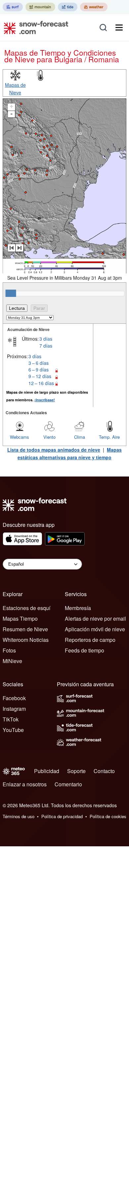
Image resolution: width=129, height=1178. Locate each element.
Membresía (78, 608)
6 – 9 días (38, 369)
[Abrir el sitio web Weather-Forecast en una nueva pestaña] (94, 7)
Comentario (68, 784)
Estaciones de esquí (26, 608)
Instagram (14, 708)
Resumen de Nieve (25, 629)
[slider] (11, 293)
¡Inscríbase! (44, 399)
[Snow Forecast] (34, 27)
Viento (49, 437)
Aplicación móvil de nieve (95, 629)
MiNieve (12, 661)
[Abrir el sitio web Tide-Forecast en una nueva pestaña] (67, 7)
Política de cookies (108, 816)
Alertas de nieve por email (95, 618)
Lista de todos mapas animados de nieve (53, 449)
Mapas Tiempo (20, 618)
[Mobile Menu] (119, 27)
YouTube (13, 730)
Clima (79, 437)
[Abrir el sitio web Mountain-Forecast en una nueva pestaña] (40, 7)
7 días (45, 345)
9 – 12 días (39, 376)
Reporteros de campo (90, 640)
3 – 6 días (38, 363)
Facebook (14, 698)
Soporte (76, 771)
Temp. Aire (109, 437)
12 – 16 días (41, 383)
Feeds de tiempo (84, 650)
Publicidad (46, 771)
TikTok (11, 719)
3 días (45, 338)
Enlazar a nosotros (25, 784)
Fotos (9, 650)
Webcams (19, 437)
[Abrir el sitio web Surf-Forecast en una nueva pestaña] (13, 7)
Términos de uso (18, 816)
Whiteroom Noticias (26, 640)
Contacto (104, 771)
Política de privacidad (62, 816)
